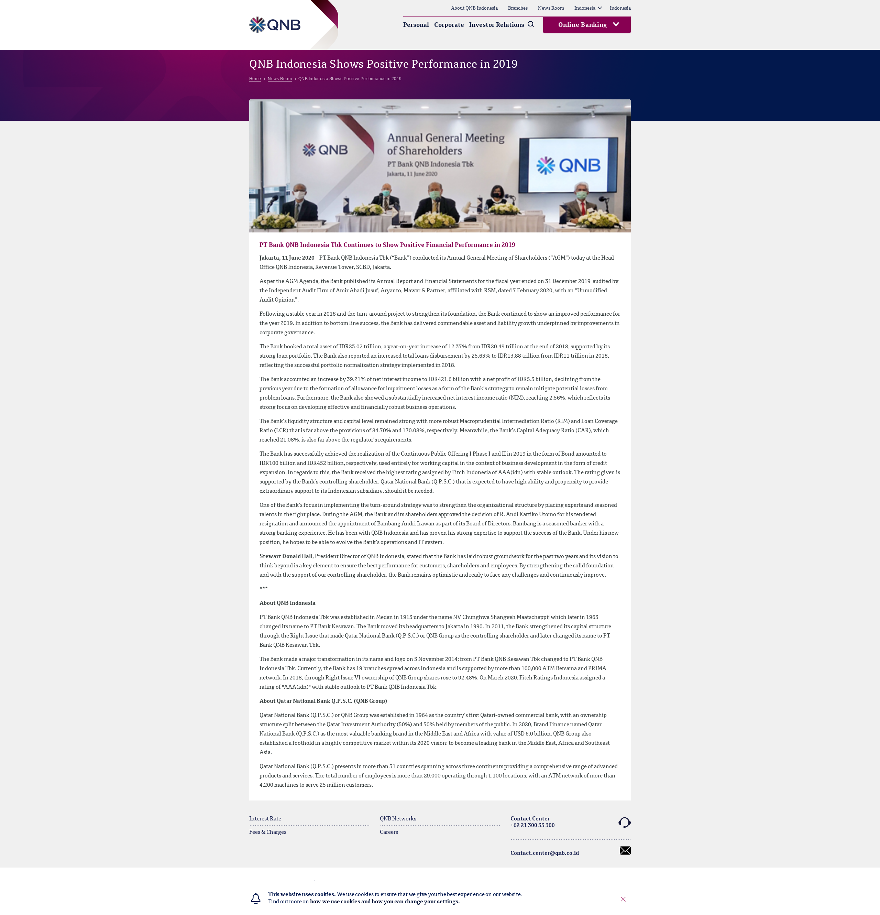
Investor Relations (496, 25)
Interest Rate (265, 819)
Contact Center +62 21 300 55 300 (532, 822)
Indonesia (584, 8)
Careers (389, 832)
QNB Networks (398, 819)
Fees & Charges (267, 832)
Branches (518, 8)
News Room (551, 8)
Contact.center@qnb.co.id (544, 853)
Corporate (449, 25)
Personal (416, 25)
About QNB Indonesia (474, 8)
